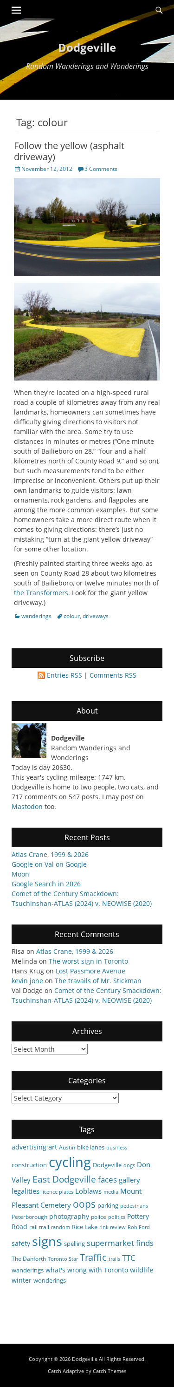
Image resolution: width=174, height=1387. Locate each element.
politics (116, 1217)
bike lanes (90, 1147)
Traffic (93, 1257)
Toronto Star (63, 1259)
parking (107, 1205)
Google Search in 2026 (46, 883)
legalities (25, 1191)
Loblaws (88, 1191)
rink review (112, 1227)
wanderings (36, 616)
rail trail (39, 1227)
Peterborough (29, 1216)
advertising (29, 1146)
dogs (129, 1165)
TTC (128, 1257)
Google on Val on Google (49, 864)
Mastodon (27, 806)
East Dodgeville (64, 1179)
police (98, 1216)
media (110, 1192)
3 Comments (100, 169)
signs (47, 1241)
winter (22, 1280)
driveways (96, 616)
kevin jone (27, 980)
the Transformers (41, 592)
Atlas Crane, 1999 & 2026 (50, 854)
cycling (70, 1162)
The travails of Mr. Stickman (98, 980)
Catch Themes (109, 1370)
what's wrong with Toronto (86, 1269)
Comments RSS (113, 675)
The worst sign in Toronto (88, 961)
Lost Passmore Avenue (90, 970)
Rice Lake (84, 1227)
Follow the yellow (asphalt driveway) (69, 151)
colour (72, 616)
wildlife (141, 1269)
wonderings (49, 1280)
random (60, 1227)
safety (21, 1243)
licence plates (57, 1192)
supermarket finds (120, 1242)
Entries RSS (64, 675)
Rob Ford (139, 1227)
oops (84, 1203)
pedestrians (134, 1206)
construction (29, 1165)
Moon (20, 874)
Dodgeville (87, 47)
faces (107, 1179)
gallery (129, 1179)
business (116, 1147)
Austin (67, 1147)
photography (69, 1216)
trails (114, 1259)
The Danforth (29, 1258)
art (52, 1146)
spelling (74, 1243)
